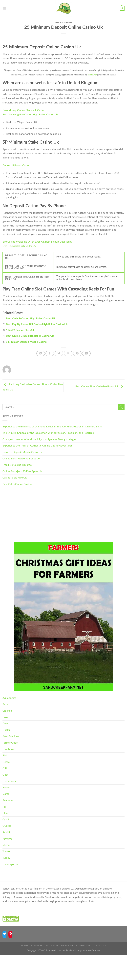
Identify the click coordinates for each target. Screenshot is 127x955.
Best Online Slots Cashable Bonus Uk (97, 386)
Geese (6, 762)
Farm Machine (10, 736)
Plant (5, 813)
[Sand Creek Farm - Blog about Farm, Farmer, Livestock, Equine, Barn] (63, 8)
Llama (5, 794)
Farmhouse (8, 749)
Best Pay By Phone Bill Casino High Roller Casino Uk (37, 324)
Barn (5, 704)
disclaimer (92, 75)
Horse (5, 787)
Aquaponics (9, 698)
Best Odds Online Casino (17, 484)
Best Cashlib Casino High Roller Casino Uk (31, 318)
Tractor (6, 851)
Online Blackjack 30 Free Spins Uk (22, 471)
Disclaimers (51, 946)
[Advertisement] (63, 514)
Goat (5, 774)
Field (5, 755)
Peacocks (7, 800)
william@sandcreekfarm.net (86, 950)
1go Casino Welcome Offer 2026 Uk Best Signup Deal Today (37, 241)
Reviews (7, 838)
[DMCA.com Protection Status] (10, 918)
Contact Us (99, 946)
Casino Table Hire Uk (14, 477)
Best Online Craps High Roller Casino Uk (30, 336)
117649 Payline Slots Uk (20, 330)
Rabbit (6, 832)
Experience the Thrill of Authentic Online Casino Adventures (37, 445)
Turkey (6, 858)
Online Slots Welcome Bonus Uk (21, 458)
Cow (5, 717)
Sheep (6, 845)
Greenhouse (9, 781)
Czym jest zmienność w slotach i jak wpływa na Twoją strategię (39, 439)
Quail (5, 819)
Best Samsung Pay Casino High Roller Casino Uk (30, 114)
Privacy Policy (69, 946)
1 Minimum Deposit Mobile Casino (26, 342)
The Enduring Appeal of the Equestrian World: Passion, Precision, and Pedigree (48, 433)
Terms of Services (31, 946)
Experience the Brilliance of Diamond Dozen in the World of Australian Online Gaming (52, 426)
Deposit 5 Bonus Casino (16, 165)
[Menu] (4, 8)
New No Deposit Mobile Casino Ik (22, 452)
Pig (4, 806)
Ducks (6, 730)
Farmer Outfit (10, 742)
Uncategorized (10, 864)
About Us (84, 946)
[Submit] (121, 407)
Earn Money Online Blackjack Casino (23, 110)
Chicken (7, 710)
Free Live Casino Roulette (17, 465)
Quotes (6, 826)
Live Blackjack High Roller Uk (19, 246)
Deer (5, 723)
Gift (4, 768)
